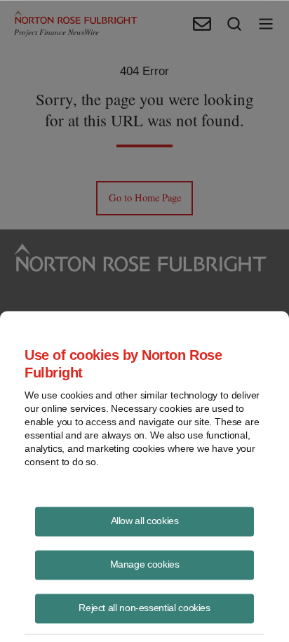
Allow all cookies (145, 520)
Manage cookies (145, 563)
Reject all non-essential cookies (144, 607)
